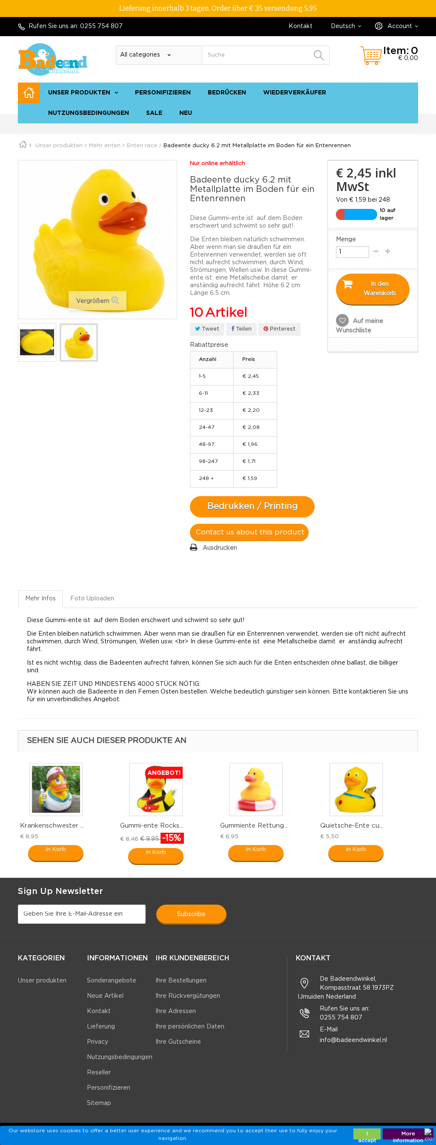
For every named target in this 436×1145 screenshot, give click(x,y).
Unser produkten (79, 92)
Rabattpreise (209, 345)
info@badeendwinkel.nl (353, 1040)
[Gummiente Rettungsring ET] (256, 789)
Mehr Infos (40, 598)
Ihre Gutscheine (178, 1042)
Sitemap (402, 127)
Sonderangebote (111, 980)
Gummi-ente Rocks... (151, 825)
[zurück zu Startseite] (26, 145)
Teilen (243, 329)
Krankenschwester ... (52, 825)
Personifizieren (163, 92)
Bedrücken (227, 92)
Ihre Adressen (175, 1011)
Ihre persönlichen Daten (189, 1026)
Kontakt (301, 26)
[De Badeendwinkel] (53, 59)
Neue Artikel (105, 996)
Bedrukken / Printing (252, 506)
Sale (154, 113)
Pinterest (281, 329)
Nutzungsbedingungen (88, 113)
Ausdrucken (220, 548)
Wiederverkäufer (294, 92)
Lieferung (101, 1026)
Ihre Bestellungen (181, 980)
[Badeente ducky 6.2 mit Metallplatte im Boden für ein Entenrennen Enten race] (37, 342)
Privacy (97, 1042)
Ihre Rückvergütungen (187, 996)
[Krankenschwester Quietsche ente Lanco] (56, 789)
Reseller (99, 1072)
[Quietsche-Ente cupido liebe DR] (356, 789)
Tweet (209, 329)
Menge (346, 239)
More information (408, 1135)
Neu (185, 113)
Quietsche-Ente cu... (351, 825)
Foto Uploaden (92, 598)
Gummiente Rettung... (254, 825)
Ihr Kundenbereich (192, 958)
